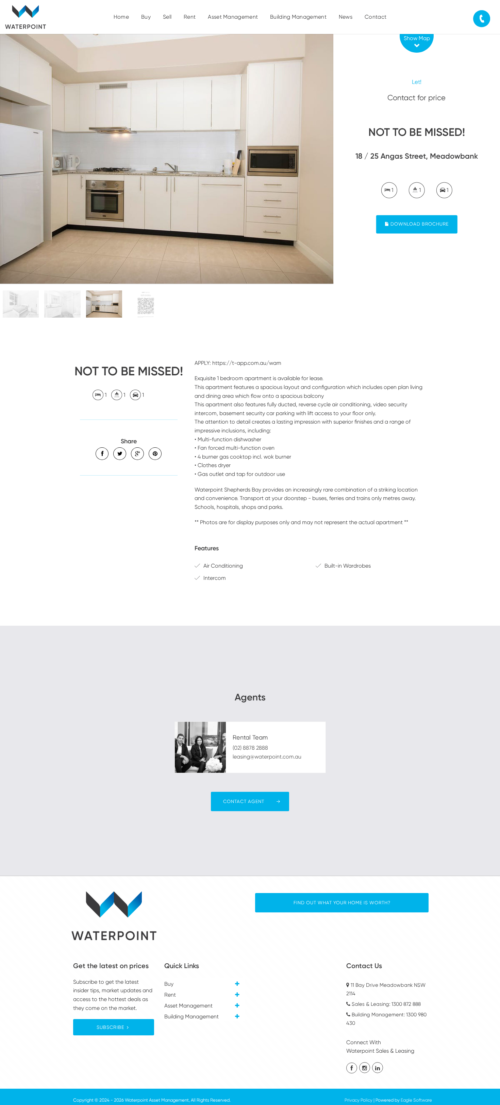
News (345, 17)
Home (121, 17)
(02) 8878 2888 (250, 748)
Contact (375, 17)
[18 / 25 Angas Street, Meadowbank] (166, 159)
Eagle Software (416, 1100)
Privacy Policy (358, 1100)
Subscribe (110, 1027)
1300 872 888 (406, 1004)
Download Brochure (419, 224)
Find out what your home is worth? (342, 902)
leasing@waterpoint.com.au (267, 756)
